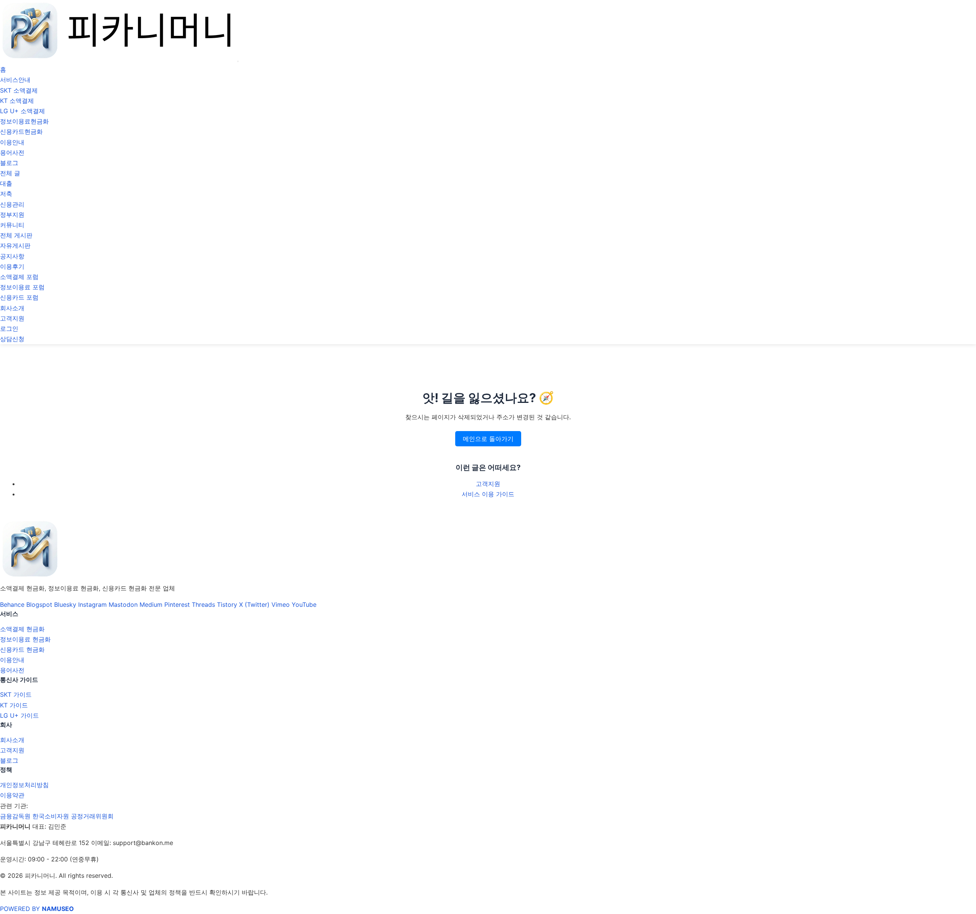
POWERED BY (37, 908)
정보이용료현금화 (24, 121)
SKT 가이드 (16, 694)
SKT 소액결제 (19, 90)
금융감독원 (15, 816)
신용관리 (12, 204)
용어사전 (12, 152)
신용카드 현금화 (22, 649)
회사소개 (12, 308)
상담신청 (12, 339)
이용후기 (12, 266)
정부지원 (12, 214)
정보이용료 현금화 (25, 639)
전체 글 (10, 173)
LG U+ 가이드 (19, 715)
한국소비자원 (50, 816)
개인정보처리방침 (24, 785)
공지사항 (12, 256)
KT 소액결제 (17, 100)
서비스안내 (15, 79)
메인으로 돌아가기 (488, 439)
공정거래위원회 (92, 816)
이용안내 (12, 142)
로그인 (9, 328)
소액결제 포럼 (19, 277)
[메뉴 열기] (238, 61)
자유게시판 (15, 245)
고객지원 (12, 318)
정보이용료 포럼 (22, 287)
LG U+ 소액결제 (22, 111)
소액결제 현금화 (22, 629)
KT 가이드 (14, 705)
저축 (6, 193)
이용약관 (12, 795)
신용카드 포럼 (19, 297)
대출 (6, 183)
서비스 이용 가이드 (488, 494)
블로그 (9, 163)
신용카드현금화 (21, 131)
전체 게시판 (16, 235)
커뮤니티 (12, 225)
